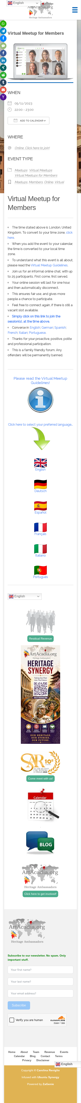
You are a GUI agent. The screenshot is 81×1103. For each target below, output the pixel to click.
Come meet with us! (40, 778)
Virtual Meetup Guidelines (49, 265)
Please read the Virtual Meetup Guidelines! (40, 380)
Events (64, 1052)
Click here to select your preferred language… (40, 424)
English (35, 327)
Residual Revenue (40, 638)
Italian (23, 333)
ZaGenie (48, 1084)
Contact (45, 1056)
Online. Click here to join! (32, 148)
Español (40, 512)
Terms (59, 1056)
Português (40, 577)
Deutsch (40, 491)
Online (48, 182)
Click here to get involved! (40, 893)
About (24, 1052)
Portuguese (37, 333)
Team (36, 1052)
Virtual (59, 182)
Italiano (40, 555)
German (47, 327)
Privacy (26, 1060)
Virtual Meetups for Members (36, 175)
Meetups (21, 170)
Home (11, 1052)
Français (40, 534)
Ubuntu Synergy (48, 1077)
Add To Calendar (31, 120)
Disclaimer (42, 1060)
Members (36, 182)
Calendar (19, 1056)
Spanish (60, 327)
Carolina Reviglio (48, 1070)
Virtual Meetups (40, 170)
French (12, 333)
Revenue (49, 1052)
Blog (33, 1056)
